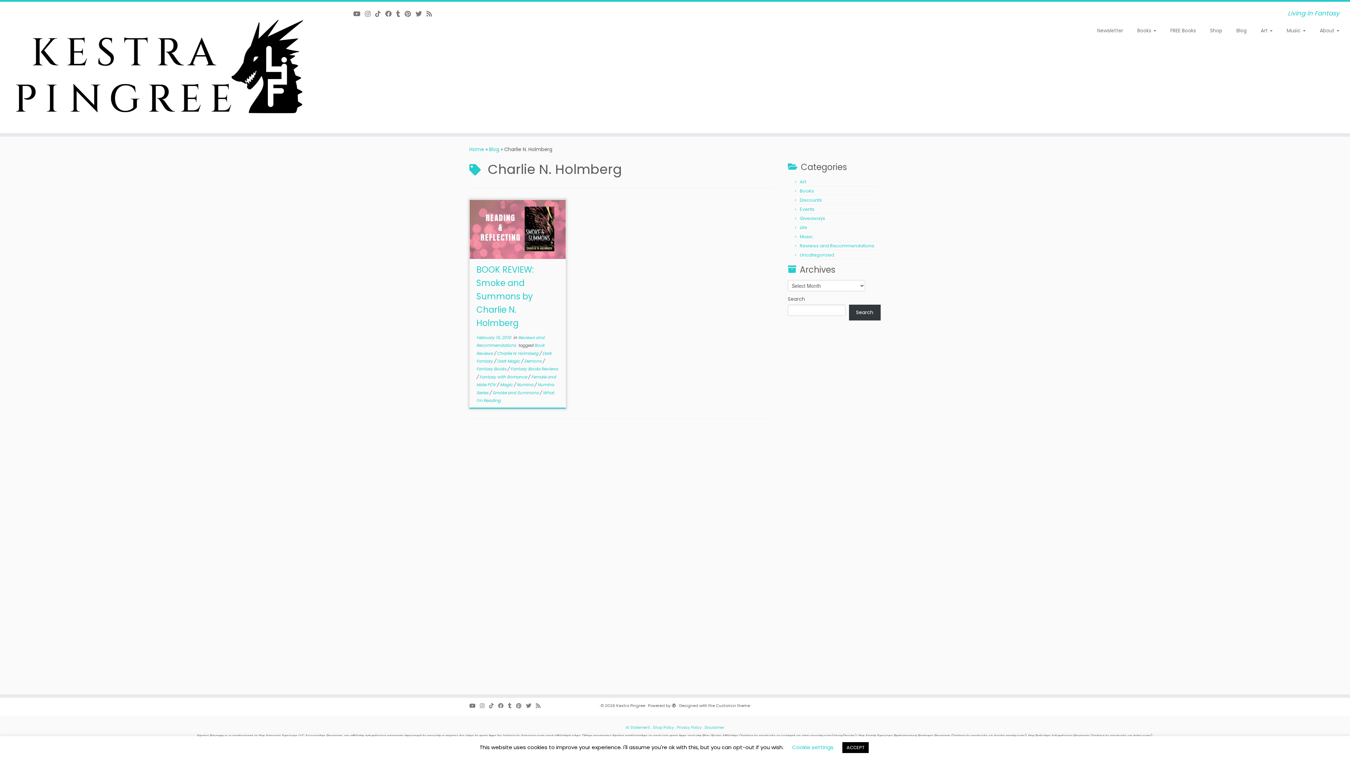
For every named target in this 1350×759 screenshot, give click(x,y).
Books (1145, 30)
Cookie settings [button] (813, 747)
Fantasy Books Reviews (534, 369)
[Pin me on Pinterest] (410, 13)
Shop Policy (663, 727)
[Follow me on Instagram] (370, 13)
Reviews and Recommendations (837, 245)
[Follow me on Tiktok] (380, 13)
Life (803, 227)
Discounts (811, 200)
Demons (533, 361)
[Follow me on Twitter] (421, 13)
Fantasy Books (491, 369)
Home (476, 149)
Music (1294, 30)
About (1328, 30)
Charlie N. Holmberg (518, 353)
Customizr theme (733, 705)
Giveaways (812, 218)
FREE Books (1183, 30)
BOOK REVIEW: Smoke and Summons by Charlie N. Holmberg (505, 296)
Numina (525, 385)
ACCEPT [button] (855, 747)
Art (1265, 30)
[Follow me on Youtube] (359, 13)
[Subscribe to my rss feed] (431, 13)
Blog (1241, 30)
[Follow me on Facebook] (390, 13)
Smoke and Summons (516, 393)
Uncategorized (817, 255)
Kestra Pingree (630, 705)
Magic (507, 385)
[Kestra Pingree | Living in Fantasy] (155, 67)
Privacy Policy (689, 727)
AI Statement (638, 727)
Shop (1216, 30)
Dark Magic (509, 361)
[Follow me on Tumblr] (400, 13)
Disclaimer (714, 727)
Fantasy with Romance (504, 377)
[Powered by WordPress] (673, 704)
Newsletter (1110, 30)
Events (807, 209)
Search (796, 299)
